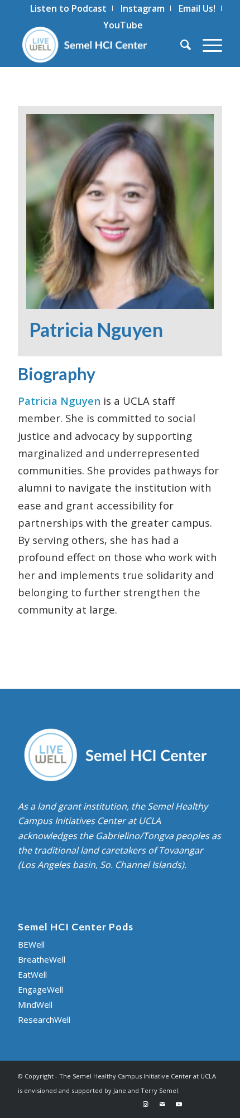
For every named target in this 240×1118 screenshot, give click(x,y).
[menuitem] (69, 8)
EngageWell (40, 989)
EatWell (32, 974)
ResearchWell (44, 1019)
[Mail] (162, 1104)
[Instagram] (145, 1104)
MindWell (35, 1004)
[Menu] (206, 44)
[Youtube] (179, 1104)
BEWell (31, 944)
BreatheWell (41, 959)
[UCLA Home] (205, 1104)
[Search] (180, 44)
